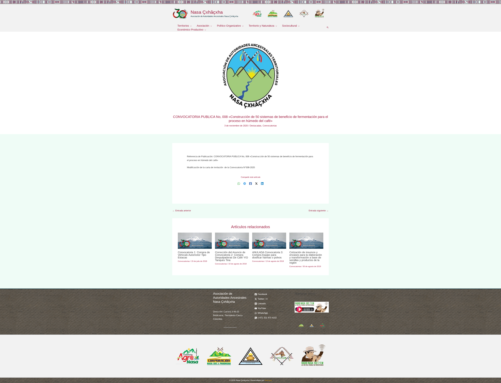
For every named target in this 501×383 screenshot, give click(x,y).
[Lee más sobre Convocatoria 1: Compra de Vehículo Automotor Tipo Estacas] (195, 240)
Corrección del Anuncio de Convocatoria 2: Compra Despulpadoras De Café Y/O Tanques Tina (231, 256)
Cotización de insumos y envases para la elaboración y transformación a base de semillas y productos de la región (305, 257)
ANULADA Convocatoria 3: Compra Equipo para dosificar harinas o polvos (267, 255)
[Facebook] (250, 183)
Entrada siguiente (319, 210)
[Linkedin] (262, 183)
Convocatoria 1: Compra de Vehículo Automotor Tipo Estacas (194, 255)
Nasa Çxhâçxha (207, 12)
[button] (190, 26)
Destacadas (255, 125)
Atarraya (268, 380)
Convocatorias (270, 125)
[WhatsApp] (238, 183)
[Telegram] (244, 183)
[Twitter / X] (256, 183)
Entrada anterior (181, 210)
